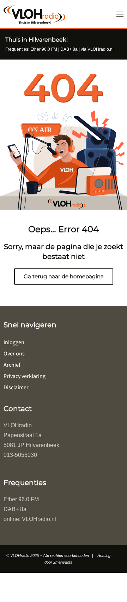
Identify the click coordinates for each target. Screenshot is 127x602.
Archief (12, 365)
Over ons (14, 354)
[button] (119, 14)
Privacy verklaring (25, 376)
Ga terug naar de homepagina (64, 276)
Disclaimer (16, 387)
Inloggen (14, 342)
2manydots (62, 562)
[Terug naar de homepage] (34, 14)
